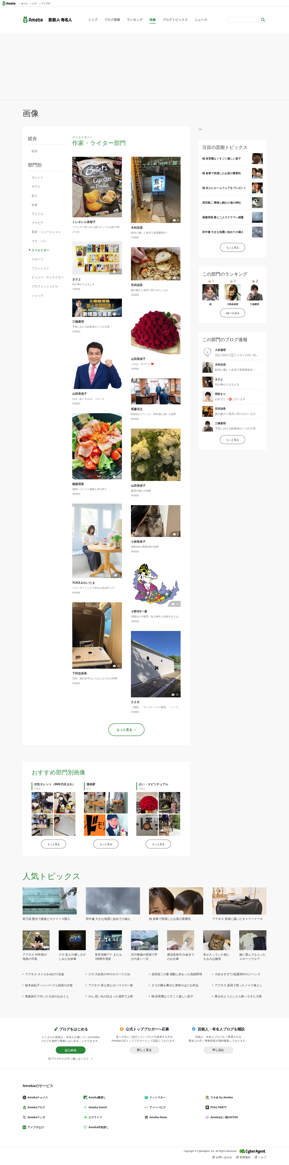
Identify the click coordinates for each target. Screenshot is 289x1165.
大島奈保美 (232, 304)
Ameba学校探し (99, 1127)
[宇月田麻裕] (147, 825)
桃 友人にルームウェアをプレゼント (224, 188)
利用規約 (245, 1157)
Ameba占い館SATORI (224, 1117)
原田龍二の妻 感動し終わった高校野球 (176, 974)
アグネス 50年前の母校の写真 (35, 956)
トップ (93, 19)
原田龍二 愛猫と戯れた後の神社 (221, 202)
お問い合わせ (224, 1157)
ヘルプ (262, 1157)
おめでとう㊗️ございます (230, 399)
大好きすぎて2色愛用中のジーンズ (237, 974)
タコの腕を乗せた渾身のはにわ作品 (174, 985)
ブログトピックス (175, 19)
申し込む (218, 1050)
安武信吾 (220, 408)
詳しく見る (144, 1050)
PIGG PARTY (218, 1107)
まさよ (219, 379)
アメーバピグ (157, 1107)
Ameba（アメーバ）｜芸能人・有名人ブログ (47, 19)
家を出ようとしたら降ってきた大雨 (238, 996)
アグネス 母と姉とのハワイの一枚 (110, 985)
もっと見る (53, 844)
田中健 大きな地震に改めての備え (223, 232)
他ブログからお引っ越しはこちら (68, 1059)
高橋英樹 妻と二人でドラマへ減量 (223, 217)
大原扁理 (220, 350)
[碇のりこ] (147, 802)
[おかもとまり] (42, 802)
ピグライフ (95, 1117)
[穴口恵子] (169, 802)
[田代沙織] (42, 825)
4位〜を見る (233, 313)
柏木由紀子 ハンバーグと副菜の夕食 (49, 985)
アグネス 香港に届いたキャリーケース (237, 919)
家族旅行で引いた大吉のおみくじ (47, 996)
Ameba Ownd (98, 1107)
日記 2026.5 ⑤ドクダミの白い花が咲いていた (243, 355)
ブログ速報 (112, 19)
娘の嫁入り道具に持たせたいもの (235, 414)
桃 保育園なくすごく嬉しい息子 (221, 158)
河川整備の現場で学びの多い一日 (144, 956)
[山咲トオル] (117, 825)
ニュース (201, 19)
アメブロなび (36, 1127)
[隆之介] (169, 825)
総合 (34, 151)
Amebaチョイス (38, 1097)
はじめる (71, 1050)
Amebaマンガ (36, 1117)
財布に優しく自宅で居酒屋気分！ (235, 370)
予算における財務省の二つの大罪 (235, 428)
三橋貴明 (254, 304)
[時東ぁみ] (64, 825)
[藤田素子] (94, 802)
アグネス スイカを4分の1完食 (44, 974)
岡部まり (220, 394)
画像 (152, 19)
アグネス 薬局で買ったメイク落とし (238, 985)
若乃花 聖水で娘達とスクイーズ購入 (46, 919)
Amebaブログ (36, 1107)
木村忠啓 (220, 364)
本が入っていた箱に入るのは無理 (216, 956)
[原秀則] (94, 825)
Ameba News (158, 1117)
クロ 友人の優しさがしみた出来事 (72, 956)
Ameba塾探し (97, 1097)
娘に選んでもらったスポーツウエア (252, 956)
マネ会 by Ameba (221, 1097)
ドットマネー (157, 1097)
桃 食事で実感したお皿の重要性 (221, 173)
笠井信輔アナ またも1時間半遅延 (108, 956)
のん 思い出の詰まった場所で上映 (110, 996)
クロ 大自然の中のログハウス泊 (109, 974)
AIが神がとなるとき (227, 384)
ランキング (135, 19)
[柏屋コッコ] (117, 802)
